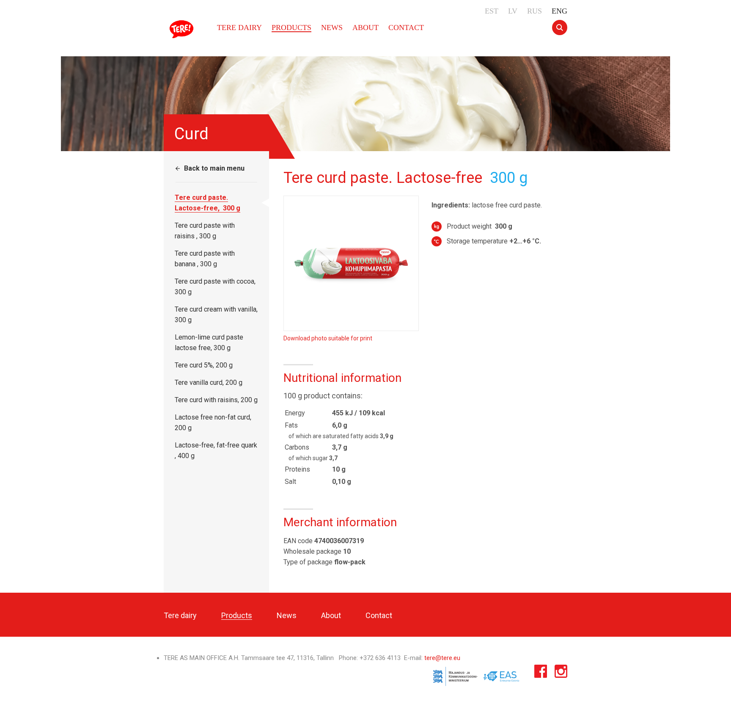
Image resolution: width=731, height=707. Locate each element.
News (332, 27)
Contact (406, 27)
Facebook (540, 673)
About (365, 27)
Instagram (561, 673)
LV (512, 11)
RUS (534, 11)
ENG (559, 11)
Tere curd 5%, (204, 365)
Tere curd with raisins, (216, 400)
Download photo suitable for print (327, 338)
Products (291, 27)
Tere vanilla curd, (208, 382)
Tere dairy (183, 29)
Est (491, 11)
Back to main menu (214, 168)
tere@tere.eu (442, 658)
